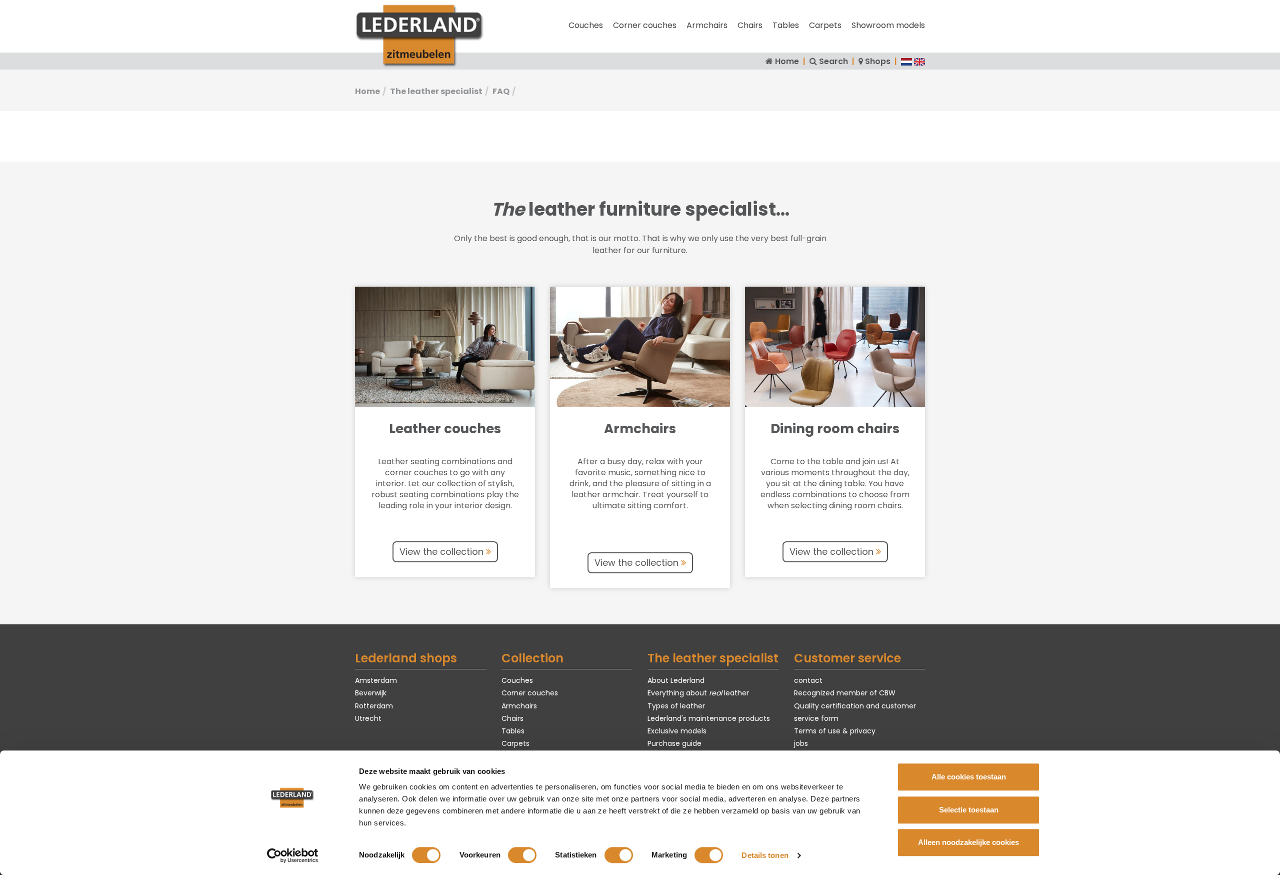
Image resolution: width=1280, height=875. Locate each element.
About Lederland (676, 680)
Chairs (750, 25)
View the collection (443, 551)
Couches (585, 25)
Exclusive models (677, 731)
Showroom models (888, 25)
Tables (785, 25)
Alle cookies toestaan (969, 776)
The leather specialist (436, 91)
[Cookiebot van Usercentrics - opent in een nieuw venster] (292, 855)
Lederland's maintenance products (709, 718)
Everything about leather (698, 693)
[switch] (522, 855)
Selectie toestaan (968, 809)
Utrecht (368, 718)
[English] (919, 61)
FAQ (501, 91)
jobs (801, 743)
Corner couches (644, 25)
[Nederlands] (906, 61)
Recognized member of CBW (845, 693)
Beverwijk (370, 693)
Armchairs (707, 25)
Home (787, 61)
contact (808, 680)
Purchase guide (675, 743)
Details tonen (765, 855)
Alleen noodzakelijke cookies (968, 842)
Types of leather (676, 706)
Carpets (825, 25)
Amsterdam (376, 680)
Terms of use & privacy (835, 731)
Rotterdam (374, 706)
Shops (877, 61)
